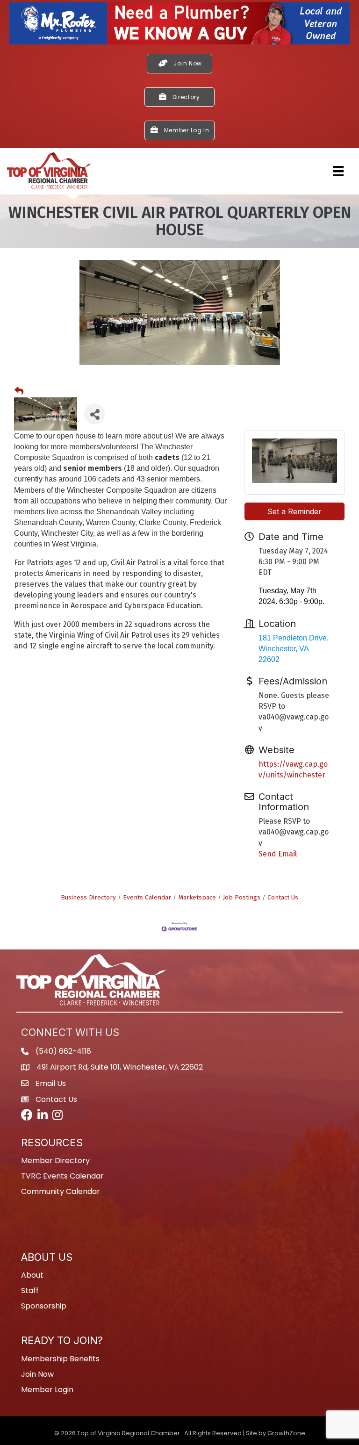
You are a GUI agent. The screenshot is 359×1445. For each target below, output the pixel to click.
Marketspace (197, 897)
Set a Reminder (294, 511)
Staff (30, 1290)
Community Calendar (60, 1191)
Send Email (277, 853)
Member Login (47, 1389)
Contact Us (282, 897)
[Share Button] (94, 413)
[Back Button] (18, 391)
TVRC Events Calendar (62, 1176)
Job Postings (241, 897)
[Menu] (338, 171)
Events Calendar (147, 897)
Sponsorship (43, 1306)
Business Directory (88, 897)
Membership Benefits (60, 1358)
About (32, 1275)
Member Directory (55, 1160)
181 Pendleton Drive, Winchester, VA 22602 (293, 648)
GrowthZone (286, 1433)
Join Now (37, 1374)
